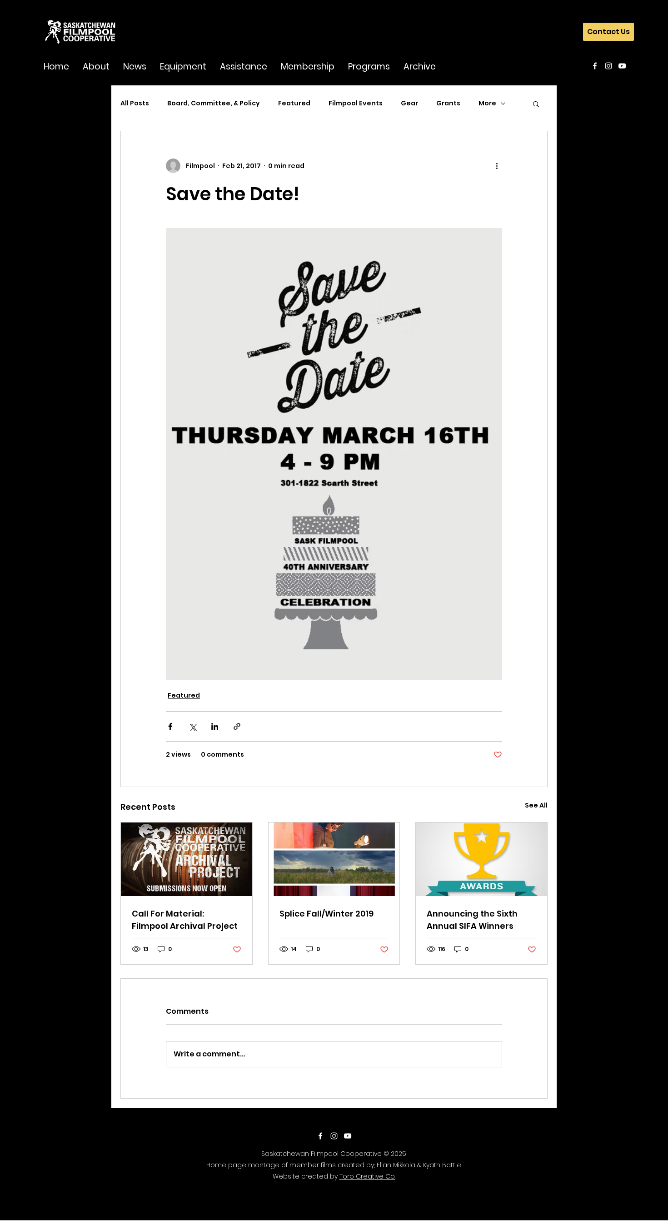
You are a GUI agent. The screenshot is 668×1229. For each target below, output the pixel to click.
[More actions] (496, 165)
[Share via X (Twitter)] (192, 726)
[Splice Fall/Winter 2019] (334, 859)
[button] (96, 66)
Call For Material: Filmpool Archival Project (185, 920)
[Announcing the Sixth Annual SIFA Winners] (481, 859)
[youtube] (622, 65)
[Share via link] (237, 726)
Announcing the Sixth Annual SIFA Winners (472, 920)
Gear (409, 103)
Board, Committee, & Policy (213, 103)
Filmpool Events (356, 103)
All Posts (134, 103)
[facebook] (594, 65)
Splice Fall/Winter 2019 (326, 913)
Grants (448, 103)
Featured (294, 103)
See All (536, 805)
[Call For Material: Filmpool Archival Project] (186, 859)
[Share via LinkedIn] (214, 726)
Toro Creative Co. (367, 1176)
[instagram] (608, 65)
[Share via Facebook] (170, 726)
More (487, 103)
